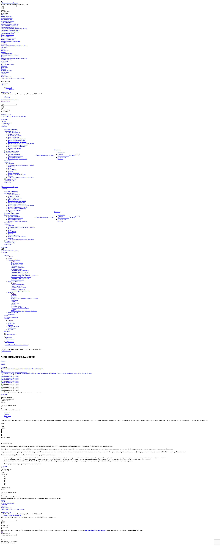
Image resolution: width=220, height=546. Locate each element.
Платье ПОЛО (48, 373)
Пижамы (89, 373)
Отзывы (6, 414)
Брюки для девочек (63, 373)
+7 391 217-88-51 (6, 115)
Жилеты (55, 373)
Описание (7, 413)
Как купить (7, 416)
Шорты (42, 373)
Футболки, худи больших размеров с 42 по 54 (20, 373)
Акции (3, 501)
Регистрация (4, 119)
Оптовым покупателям (7, 503)
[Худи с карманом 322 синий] (10, 376)
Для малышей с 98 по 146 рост (78, 373)
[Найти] (2, 8)
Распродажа (39, 368)
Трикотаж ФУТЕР (31, 368)
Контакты (3, 506)
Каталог (10, 258)
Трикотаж (14, 295)
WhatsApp (7, 97)
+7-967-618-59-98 (6, 76)
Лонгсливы (36, 373)
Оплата (6, 417)
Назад (11, 256)
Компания (10, 322)
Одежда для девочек (17, 263)
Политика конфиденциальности (12, 515)
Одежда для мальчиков (17, 284)
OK (2, 532)
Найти (2, 522)
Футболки (4, 373)
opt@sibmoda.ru (6, 92)
